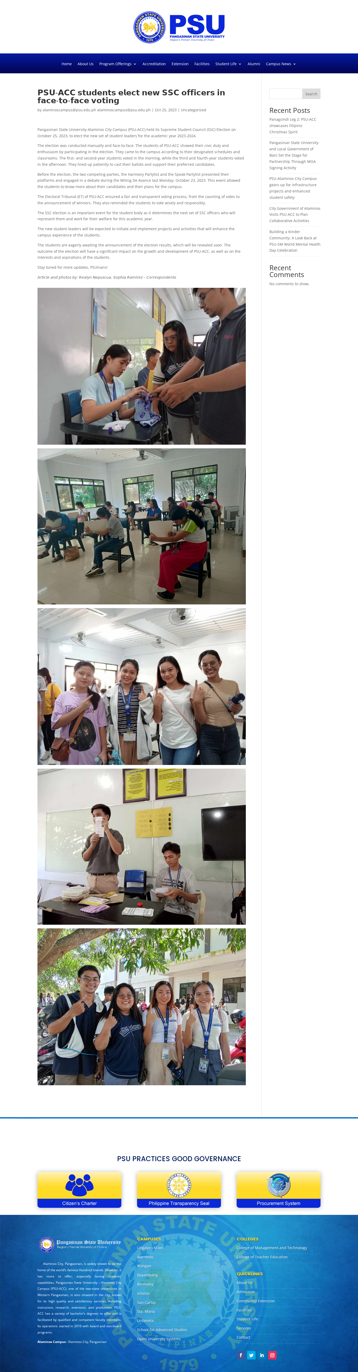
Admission (246, 1291)
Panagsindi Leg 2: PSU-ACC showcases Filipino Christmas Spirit (292, 125)
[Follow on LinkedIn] (262, 1355)
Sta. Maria (146, 1311)
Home (67, 64)
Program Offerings (115, 64)
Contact (243, 1337)
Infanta (143, 1293)
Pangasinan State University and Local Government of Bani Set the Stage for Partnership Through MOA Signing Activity (293, 155)
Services (244, 1328)
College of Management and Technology (272, 1247)
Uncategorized (193, 109)
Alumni (254, 64)
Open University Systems (159, 1338)
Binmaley (145, 1284)
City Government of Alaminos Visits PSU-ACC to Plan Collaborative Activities (295, 214)
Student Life (226, 64)
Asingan (144, 1265)
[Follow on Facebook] (241, 1355)
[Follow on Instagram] (272, 1355)
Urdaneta (145, 1320)
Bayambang (147, 1274)
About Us (86, 64)
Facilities (202, 64)
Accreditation (154, 64)
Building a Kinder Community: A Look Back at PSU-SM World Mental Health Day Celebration (295, 241)
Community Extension (256, 1300)
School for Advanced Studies (162, 1329)
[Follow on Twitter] (251, 1355)
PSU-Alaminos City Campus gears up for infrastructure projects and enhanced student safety (293, 188)
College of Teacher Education (262, 1256)
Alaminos (145, 1256)
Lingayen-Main (150, 1247)
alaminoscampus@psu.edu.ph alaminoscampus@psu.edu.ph (97, 109)
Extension (180, 64)
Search (311, 93)
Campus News (278, 64)
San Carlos (146, 1302)
